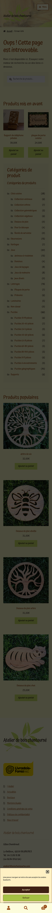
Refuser (26, 898)
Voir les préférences (26, 906)
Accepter (26, 890)
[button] (47, 871)
